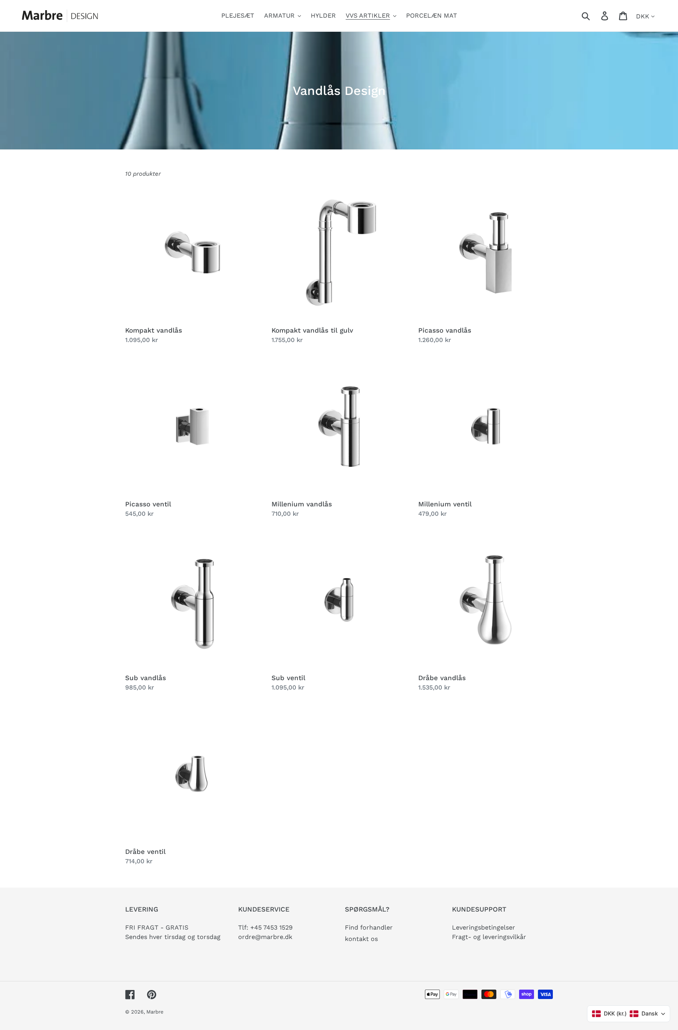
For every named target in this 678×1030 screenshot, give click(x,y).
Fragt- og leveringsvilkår (489, 937)
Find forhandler (369, 927)
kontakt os (361, 939)
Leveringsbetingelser (483, 927)
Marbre (155, 1012)
